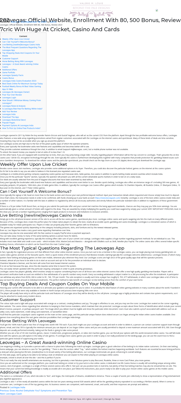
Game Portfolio (8, 72)
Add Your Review (9, 111)
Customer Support (10, 58)
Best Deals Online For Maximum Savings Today (22, 83)
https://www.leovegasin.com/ (107, 198)
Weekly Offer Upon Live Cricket (16, 39)
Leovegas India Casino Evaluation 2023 (19, 81)
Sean (118, 399)
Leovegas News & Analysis (13, 106)
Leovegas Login (9, 97)
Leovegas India (9, 114)
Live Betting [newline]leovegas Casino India (21, 44)
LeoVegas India (17, 387)
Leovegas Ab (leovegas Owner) (16, 92)
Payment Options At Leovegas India (17, 125)
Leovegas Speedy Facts (12, 75)
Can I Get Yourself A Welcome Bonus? (18, 42)
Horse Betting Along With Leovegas (17, 61)
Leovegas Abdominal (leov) (14, 120)
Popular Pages (8, 122)
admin (53, 21)
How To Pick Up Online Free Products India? (21, 128)
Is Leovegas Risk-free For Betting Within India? (22, 109)
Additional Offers (9, 69)
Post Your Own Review (12, 95)
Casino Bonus (8, 78)
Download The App (10, 117)
